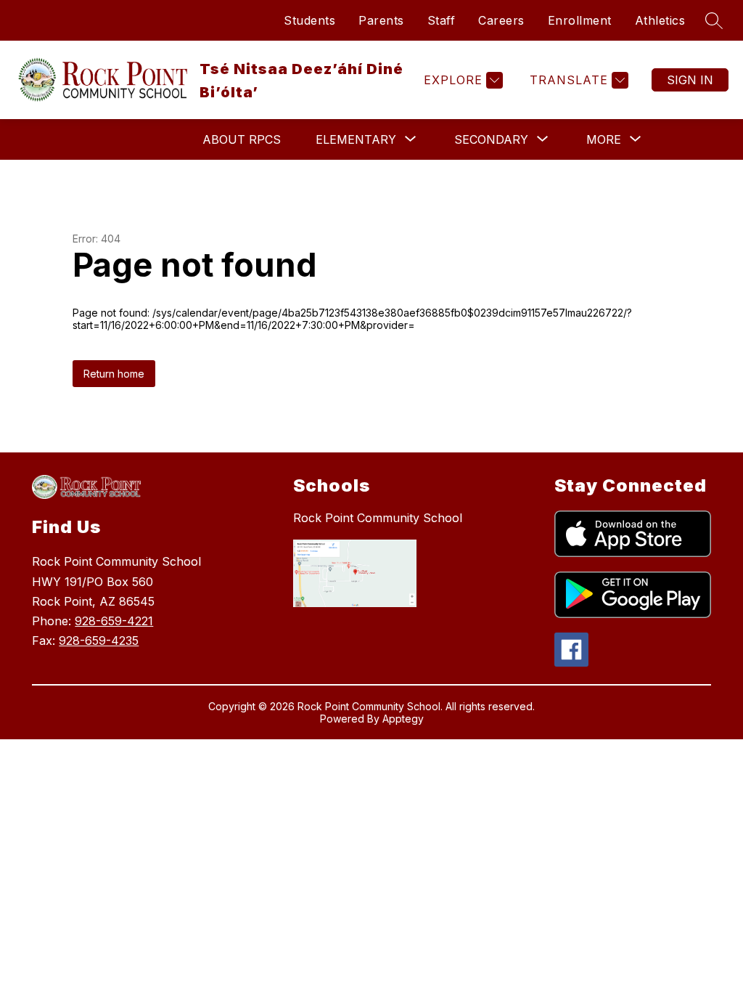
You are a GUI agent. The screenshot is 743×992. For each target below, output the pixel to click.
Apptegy (403, 718)
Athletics (660, 20)
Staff (441, 20)
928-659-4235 (99, 640)
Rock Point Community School (377, 518)
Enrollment (580, 20)
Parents (381, 20)
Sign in (690, 80)
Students (309, 20)
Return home (113, 373)
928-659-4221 (114, 621)
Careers (501, 20)
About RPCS (241, 139)
